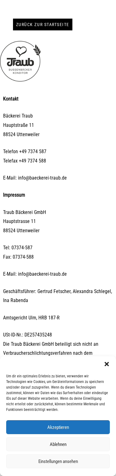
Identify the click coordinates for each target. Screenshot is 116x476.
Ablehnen (58, 444)
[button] (107, 364)
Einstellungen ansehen (58, 461)
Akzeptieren (58, 427)
